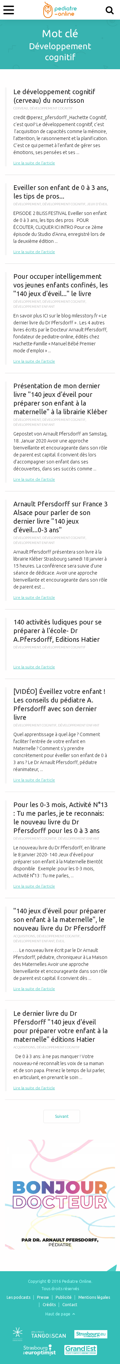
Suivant (62, 1116)
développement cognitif (51, 108)
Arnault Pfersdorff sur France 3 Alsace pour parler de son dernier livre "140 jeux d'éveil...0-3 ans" (60, 550)
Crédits (49, 1304)
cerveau (20, 108)
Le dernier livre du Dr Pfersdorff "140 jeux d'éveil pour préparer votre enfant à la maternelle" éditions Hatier (60, 1050)
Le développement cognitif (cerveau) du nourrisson (60, 127)
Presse (43, 1297)
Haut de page (58, 1314)
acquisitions (24, 936)
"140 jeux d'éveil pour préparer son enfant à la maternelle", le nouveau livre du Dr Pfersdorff (60, 949)
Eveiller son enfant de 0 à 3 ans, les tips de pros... (60, 219)
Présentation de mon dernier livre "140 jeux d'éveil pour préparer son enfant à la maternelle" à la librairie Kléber (60, 432)
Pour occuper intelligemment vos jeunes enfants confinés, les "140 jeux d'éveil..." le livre (60, 318)
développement (27, 204)
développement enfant (34, 306)
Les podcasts (18, 1297)
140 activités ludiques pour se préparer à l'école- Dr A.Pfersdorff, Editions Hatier (60, 644)
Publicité (64, 1297)
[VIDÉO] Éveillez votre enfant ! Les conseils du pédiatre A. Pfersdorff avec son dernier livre (60, 735)
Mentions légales (94, 1297)
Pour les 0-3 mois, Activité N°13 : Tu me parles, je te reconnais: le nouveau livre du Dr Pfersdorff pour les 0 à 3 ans (60, 845)
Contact (69, 1304)
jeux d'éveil (97, 204)
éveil (60, 941)
